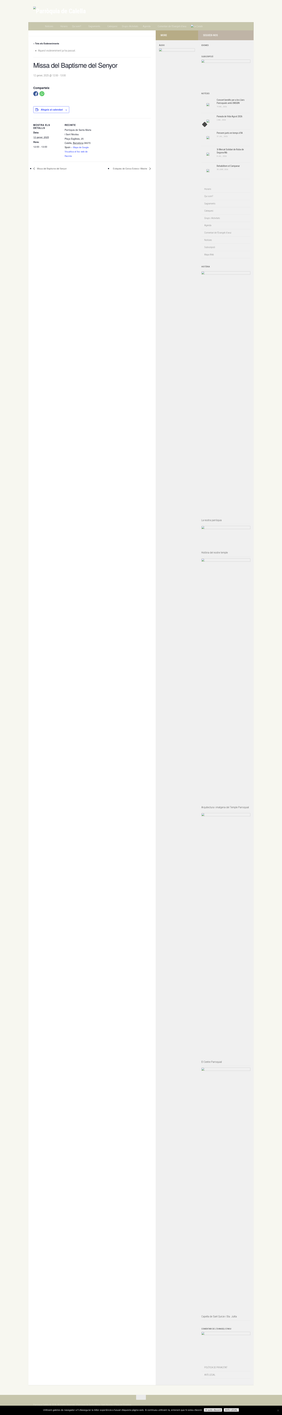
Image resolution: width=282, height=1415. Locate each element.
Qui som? (76, 26)
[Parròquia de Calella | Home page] (59, 11)
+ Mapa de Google (80, 147)
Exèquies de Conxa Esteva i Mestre (130, 168)
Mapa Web (209, 254)
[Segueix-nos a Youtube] (247, 35)
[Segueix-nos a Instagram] (236, 35)
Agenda (146, 26)
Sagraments (94, 26)
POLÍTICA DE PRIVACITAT (215, 1367)
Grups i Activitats (130, 26)
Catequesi (112, 26)
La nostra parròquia (211, 520)
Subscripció (209, 247)
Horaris (64, 26)
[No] (278, 1410)
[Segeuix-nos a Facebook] (241, 35)
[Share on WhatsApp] (41, 93)
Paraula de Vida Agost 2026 (229, 116)
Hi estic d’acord (213, 1410)
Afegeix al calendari (52, 109)
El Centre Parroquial (211, 1061)
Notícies (49, 26)
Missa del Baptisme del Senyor (51, 168)
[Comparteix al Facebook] (35, 93)
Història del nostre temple (214, 552)
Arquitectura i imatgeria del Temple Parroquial (225, 807)
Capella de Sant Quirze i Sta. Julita (219, 1316)
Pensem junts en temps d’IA (230, 133)
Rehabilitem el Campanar (228, 166)
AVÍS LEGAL (209, 1374)
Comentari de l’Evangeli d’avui (172, 26)
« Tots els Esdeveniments (46, 43)
